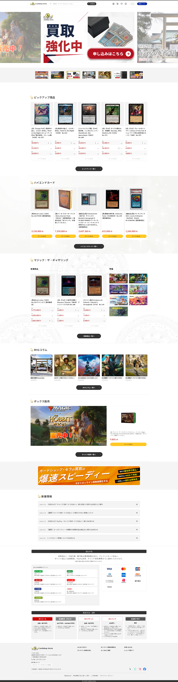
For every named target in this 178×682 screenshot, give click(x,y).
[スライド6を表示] (120, 75)
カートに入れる (42, 158)
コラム (132, 4)
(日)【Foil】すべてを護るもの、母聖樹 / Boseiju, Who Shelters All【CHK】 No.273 (112, 131)
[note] (135, 669)
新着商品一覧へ (89, 336)
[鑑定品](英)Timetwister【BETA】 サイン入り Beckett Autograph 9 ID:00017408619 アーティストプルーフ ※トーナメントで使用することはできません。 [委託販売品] (89, 220)
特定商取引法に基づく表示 (81, 675)
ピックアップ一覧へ (89, 169)
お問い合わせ (128, 647)
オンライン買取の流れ (84, 650)
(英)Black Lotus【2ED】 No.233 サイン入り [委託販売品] (41, 302)
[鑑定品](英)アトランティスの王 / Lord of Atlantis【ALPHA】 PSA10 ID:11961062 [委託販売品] (135, 217)
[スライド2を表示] (57, 75)
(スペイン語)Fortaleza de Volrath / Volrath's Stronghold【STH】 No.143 (93, 302)
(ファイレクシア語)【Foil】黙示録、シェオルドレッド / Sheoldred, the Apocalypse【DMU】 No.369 (88, 132)
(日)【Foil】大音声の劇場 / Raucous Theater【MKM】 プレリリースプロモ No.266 (68, 302)
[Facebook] (144, 669)
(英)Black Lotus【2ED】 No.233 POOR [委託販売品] (41, 215)
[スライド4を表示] (89, 75)
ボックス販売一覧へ (89, 454)
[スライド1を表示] (41, 75)
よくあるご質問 (105, 650)
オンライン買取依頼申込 (108, 647)
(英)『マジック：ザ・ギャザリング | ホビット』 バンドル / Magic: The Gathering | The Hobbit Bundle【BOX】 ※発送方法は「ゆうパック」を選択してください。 (128, 433)
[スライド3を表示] (73, 75)
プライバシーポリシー (107, 675)
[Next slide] (173, 37)
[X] (130, 669)
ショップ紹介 (128, 650)
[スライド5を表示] (104, 75)
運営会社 (67, 675)
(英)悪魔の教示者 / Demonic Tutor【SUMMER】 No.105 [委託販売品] (112, 216)
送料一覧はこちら (115, 633)
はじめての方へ (82, 647)
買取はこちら (142, 4)
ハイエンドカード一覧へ (89, 246)
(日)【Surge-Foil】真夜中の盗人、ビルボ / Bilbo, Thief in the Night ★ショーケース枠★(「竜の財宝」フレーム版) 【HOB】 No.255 (41, 132)
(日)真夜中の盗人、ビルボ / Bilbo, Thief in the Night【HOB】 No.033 (64, 130)
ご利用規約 (94, 675)
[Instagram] (140, 669)
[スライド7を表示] (136, 75)
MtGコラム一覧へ (89, 387)
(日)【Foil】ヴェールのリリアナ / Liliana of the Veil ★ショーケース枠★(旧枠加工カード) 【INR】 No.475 (136, 131)
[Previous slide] (4, 37)
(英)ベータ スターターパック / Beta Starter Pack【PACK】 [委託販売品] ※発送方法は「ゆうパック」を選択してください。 (65, 218)
